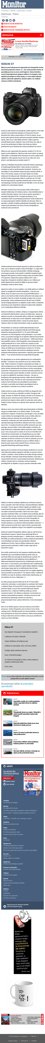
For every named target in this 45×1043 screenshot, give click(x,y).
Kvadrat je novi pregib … (10, 875)
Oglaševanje (21, 10)
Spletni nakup (10, 27)
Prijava (16, 14)
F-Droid (5, 891)
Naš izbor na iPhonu (9, 898)
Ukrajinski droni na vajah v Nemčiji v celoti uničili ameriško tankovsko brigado (27, 714)
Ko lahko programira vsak (11, 832)
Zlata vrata (6, 885)
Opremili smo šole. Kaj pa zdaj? (13, 848)
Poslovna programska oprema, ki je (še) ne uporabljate (20, 850)
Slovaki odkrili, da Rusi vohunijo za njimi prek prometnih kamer (26, 752)
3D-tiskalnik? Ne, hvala (10, 808)
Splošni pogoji (13, 1041)
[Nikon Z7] (22, 106)
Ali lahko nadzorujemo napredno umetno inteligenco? (20, 810)
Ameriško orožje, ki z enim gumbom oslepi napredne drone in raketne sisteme (26, 703)
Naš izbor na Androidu (10, 895)
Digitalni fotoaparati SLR (32, 54)
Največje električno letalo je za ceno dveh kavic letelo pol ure (26, 724)
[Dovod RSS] (13, 20)
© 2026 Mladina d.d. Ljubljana (18, 1036)
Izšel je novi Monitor (9, 829)
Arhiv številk (10, 784)
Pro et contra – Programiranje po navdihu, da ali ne (19, 813)
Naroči (4, 676)
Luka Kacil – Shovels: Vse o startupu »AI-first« (17, 818)
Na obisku (6, 840)
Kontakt (29, 10)
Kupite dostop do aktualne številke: (18, 904)
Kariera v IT (7, 856)
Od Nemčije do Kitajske (10, 802)
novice (15, 699)
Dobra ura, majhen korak (11, 824)
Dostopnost (24, 1041)
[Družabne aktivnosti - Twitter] (6, 20)
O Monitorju (5, 10)
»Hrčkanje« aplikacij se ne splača (13, 845)
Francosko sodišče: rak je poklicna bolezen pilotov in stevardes (25, 743)
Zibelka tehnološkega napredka (13, 864)
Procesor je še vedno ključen (12, 869)
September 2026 (8, 776)
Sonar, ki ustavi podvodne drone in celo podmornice (26, 733)
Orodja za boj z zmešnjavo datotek (13, 883)
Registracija (6, 14)
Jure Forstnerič (31, 56)
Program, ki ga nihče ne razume (13, 834)
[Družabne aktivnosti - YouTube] (10, 20)
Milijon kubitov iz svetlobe (11, 858)
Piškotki (12, 10)
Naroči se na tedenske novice (17, 30)
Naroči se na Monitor (13, 24)
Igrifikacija (6, 893)
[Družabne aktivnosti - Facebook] (3, 20)
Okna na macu (7, 880)
